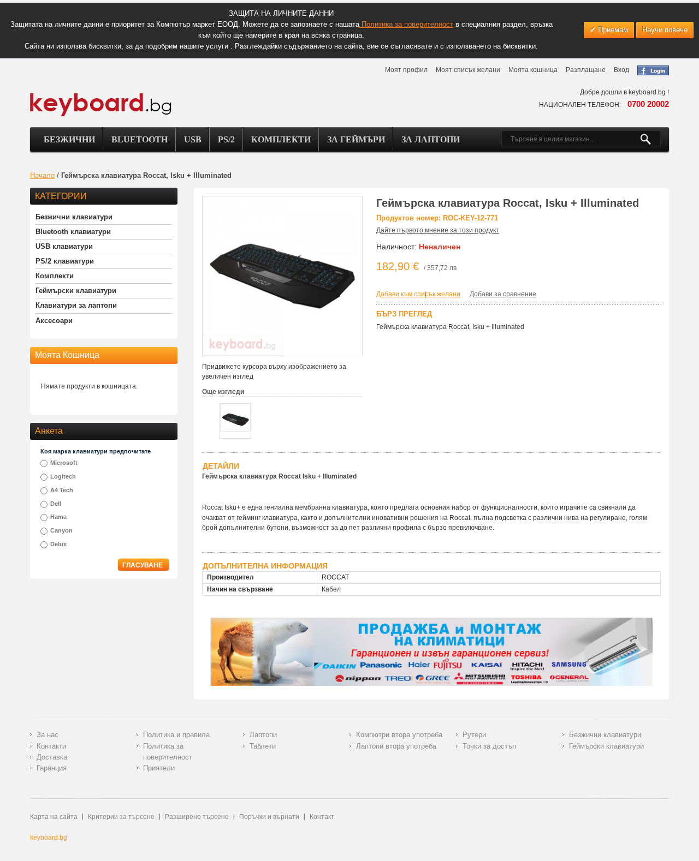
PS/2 (226, 139)
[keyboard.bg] (101, 96)
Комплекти (281, 139)
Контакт (322, 817)
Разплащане (586, 70)
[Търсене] (650, 139)
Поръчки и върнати (269, 817)
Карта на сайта (54, 817)
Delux (58, 544)
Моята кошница (533, 70)
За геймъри (356, 139)
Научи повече (665, 30)
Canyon (61, 530)
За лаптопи (430, 139)
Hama (58, 516)
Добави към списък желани (418, 294)
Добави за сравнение (503, 294)
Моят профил (406, 70)
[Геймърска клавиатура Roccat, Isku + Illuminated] (235, 418)
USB (193, 139)
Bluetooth (139, 139)
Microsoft (64, 462)
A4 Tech (61, 490)
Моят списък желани (468, 70)
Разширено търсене (197, 817)
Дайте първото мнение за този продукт (437, 230)
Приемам (612, 30)
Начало (42, 175)
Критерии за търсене (121, 817)
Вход (621, 70)
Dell (55, 503)
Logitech (63, 476)
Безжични (69, 139)
